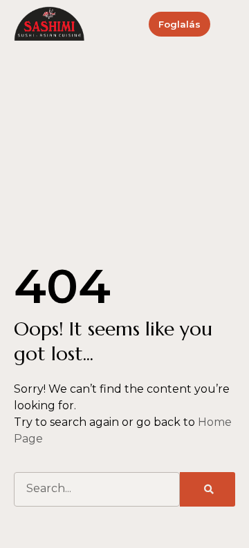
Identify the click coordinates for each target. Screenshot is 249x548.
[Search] (207, 489)
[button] (230, 24)
